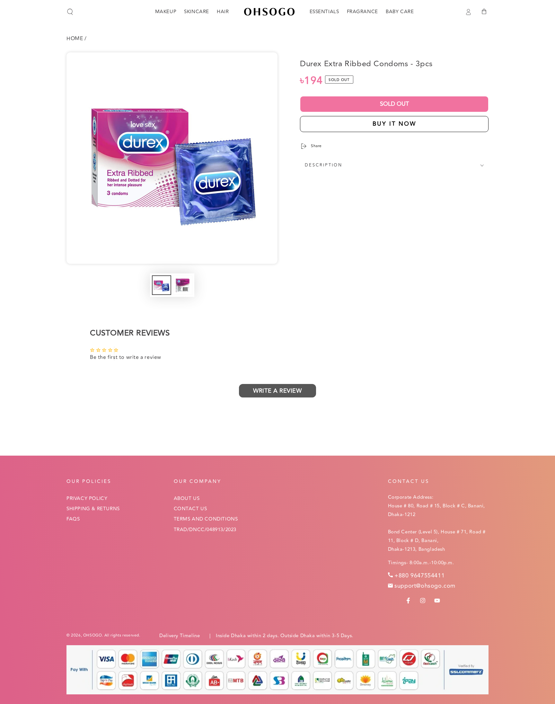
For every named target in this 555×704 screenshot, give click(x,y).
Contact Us (190, 508)
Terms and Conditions (206, 519)
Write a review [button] (277, 390)
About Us (187, 498)
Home (74, 38)
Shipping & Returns (93, 508)
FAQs (73, 519)
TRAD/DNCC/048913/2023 (205, 529)
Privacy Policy (86, 498)
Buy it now (394, 123)
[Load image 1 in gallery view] (161, 285)
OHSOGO (92, 635)
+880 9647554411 (419, 575)
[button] (70, 12)
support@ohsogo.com (424, 585)
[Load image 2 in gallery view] (182, 285)
